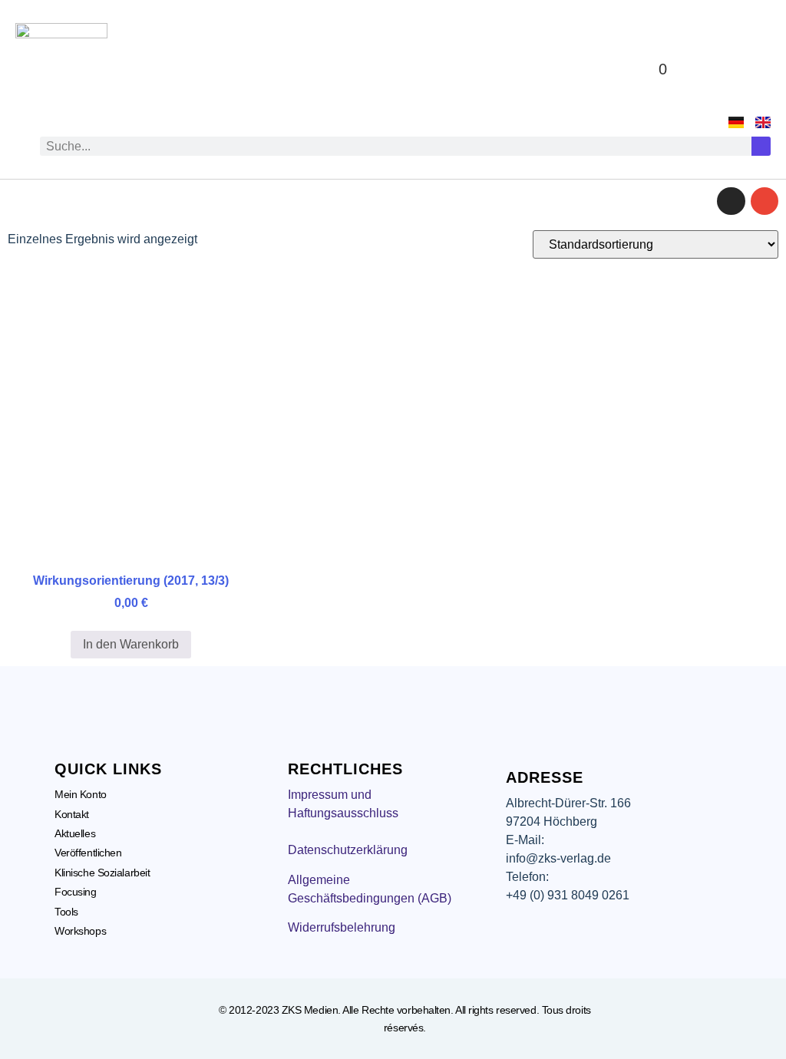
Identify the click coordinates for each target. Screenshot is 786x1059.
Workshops (80, 931)
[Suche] (761, 146)
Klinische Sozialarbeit (102, 872)
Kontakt (71, 814)
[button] (736, 69)
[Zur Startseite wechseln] (61, 69)
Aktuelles (74, 833)
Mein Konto (80, 794)
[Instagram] (731, 201)
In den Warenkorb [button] (131, 644)
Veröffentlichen (87, 852)
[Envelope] (764, 201)
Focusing (75, 892)
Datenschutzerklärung (348, 849)
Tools (66, 912)
